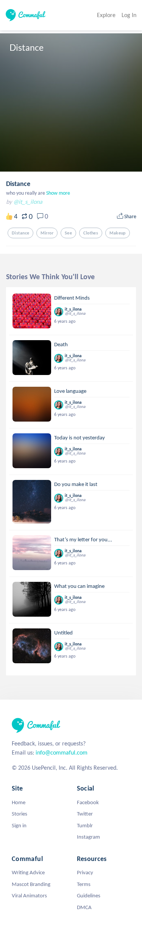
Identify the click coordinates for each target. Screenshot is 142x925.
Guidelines (88, 895)
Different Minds (72, 297)
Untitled (63, 632)
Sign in (19, 825)
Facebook (88, 802)
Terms (84, 884)
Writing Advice (28, 872)
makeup (117, 233)
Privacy (85, 872)
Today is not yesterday (79, 437)
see (68, 233)
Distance (18, 184)
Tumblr (85, 825)
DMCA (84, 907)
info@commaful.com (61, 752)
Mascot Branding (31, 884)
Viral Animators (29, 895)
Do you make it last (75, 484)
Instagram (88, 836)
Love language (70, 391)
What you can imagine (79, 586)
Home (18, 802)
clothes (90, 233)
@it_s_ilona (27, 201)
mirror (47, 233)
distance (20, 233)
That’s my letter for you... (83, 539)
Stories (19, 813)
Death (61, 344)
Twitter (85, 813)
